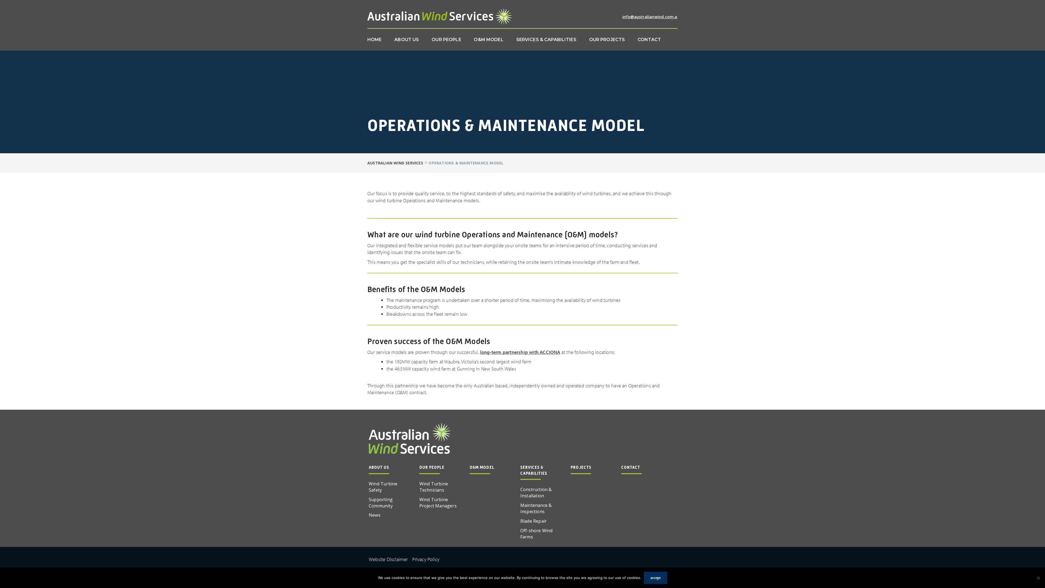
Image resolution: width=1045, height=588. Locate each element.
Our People (446, 39)
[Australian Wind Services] (439, 16)
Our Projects (607, 39)
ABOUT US (379, 467)
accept (655, 578)
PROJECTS (581, 467)
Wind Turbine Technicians (433, 487)
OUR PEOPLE (432, 467)
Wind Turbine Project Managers (438, 503)
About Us (406, 39)
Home (374, 39)
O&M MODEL (482, 467)
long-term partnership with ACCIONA (520, 352)
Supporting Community (381, 503)
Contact (649, 39)
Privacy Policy (425, 559)
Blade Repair (533, 521)
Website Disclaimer (388, 559)
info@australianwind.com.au (651, 16)
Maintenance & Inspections (536, 508)
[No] (1038, 578)
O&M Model (488, 39)
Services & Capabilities (546, 39)
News (374, 515)
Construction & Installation (536, 492)
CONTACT (630, 467)
